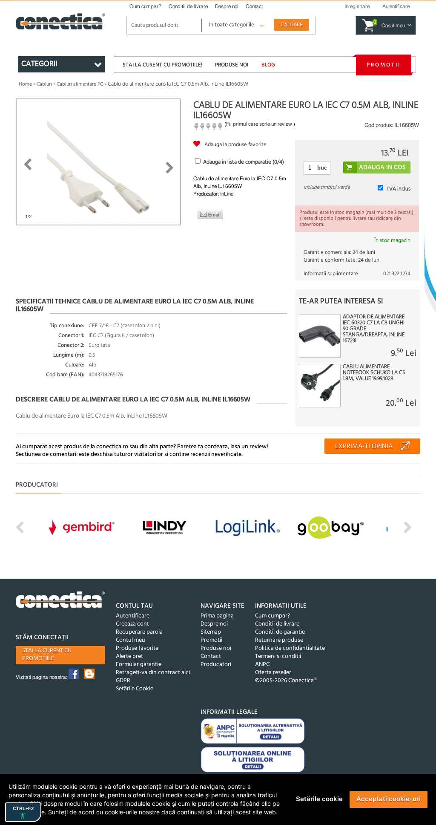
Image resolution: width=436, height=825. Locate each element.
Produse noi (231, 65)
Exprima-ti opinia (364, 446)
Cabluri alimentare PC (80, 84)
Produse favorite (137, 648)
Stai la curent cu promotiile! (162, 65)
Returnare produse (279, 640)
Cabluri (44, 84)
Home (25, 84)
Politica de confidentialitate (290, 648)
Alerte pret (129, 656)
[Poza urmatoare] (169, 167)
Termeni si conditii (278, 656)
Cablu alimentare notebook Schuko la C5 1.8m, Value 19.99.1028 (374, 373)
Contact (254, 6)
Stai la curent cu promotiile (47, 654)
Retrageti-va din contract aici (153, 673)
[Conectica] (60, 600)
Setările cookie (319, 799)
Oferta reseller (273, 673)
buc (322, 167)
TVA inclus (398, 189)
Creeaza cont (132, 624)
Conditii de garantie (280, 632)
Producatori (216, 664)
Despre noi (226, 6)
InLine (226, 193)
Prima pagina (217, 616)
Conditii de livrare (188, 6)
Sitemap (211, 632)
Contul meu (130, 640)
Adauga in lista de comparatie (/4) (243, 162)
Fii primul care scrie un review (259, 124)
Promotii (384, 65)
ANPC (262, 664)
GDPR (123, 681)
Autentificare (132, 616)
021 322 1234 (396, 273)
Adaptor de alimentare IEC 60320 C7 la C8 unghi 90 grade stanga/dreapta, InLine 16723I (373, 329)
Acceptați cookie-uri (388, 799)
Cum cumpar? (145, 6)
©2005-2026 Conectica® (285, 681)
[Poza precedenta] (27, 164)
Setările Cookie (134, 689)
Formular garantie (138, 664)
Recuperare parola (139, 632)
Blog (268, 65)
